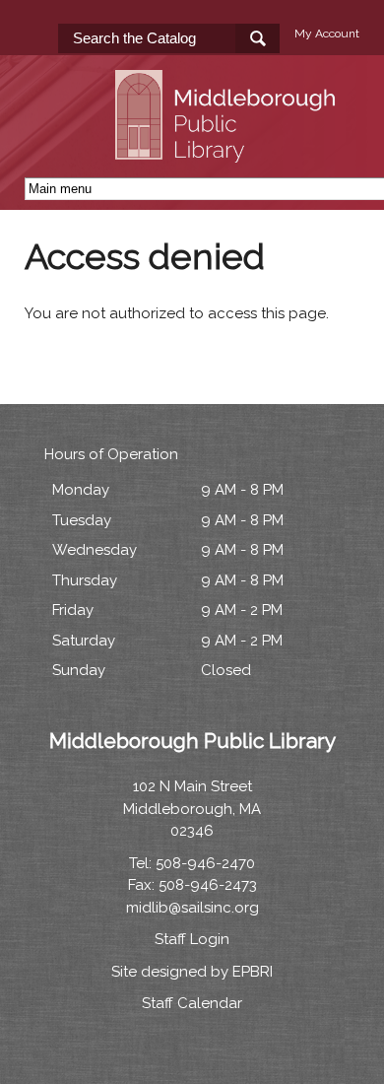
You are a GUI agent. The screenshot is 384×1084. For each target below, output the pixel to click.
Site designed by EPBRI (192, 972)
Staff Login (192, 939)
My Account (326, 33)
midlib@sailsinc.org (192, 907)
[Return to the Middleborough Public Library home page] (228, 151)
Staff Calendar (192, 1003)
